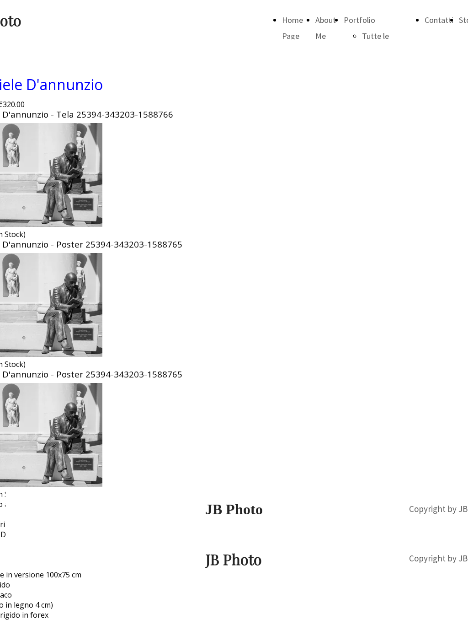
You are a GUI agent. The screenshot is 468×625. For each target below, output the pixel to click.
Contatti (439, 20)
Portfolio (359, 20)
